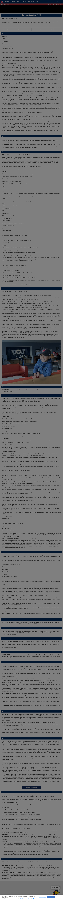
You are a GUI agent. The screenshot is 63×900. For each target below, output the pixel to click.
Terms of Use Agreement (32, 898)
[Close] (61, 897)
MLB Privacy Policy (23, 898)
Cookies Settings (42, 897)
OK (51, 897)
